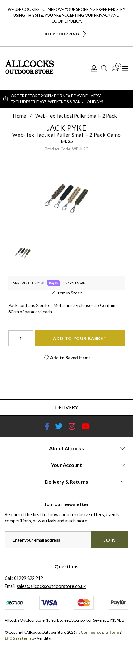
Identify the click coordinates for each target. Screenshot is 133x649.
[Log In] (94, 68)
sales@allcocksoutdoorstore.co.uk (51, 586)
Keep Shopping (62, 33)
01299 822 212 (28, 578)
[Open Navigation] (125, 68)
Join (109, 540)
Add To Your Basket (80, 338)
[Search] (104, 68)
